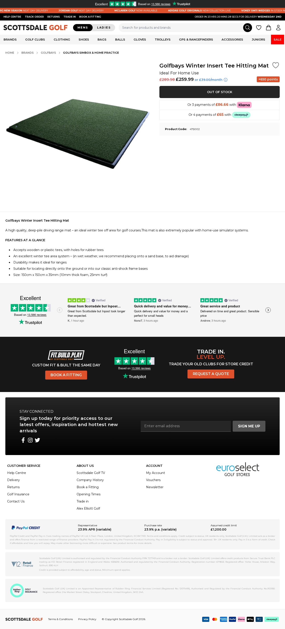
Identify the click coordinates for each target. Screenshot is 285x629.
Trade (69, 16)
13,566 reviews (37, 314)
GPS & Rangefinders (196, 39)
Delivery (13, 480)
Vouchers (153, 480)
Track (34, 16)
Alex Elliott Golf (88, 508)
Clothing (62, 39)
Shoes (84, 39)
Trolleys (163, 39)
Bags (102, 39)
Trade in (83, 501)
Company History (90, 480)
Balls (120, 39)
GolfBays (48, 52)
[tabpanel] (142, 247)
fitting (90, 16)
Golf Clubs (35, 39)
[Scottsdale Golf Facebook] (23, 440)
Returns (53, 16)
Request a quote (211, 374)
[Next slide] (268, 310)
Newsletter (154, 487)
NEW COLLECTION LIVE (193, 10)
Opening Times (88, 494)
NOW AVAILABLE (129, 10)
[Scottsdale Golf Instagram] (30, 440)
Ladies (104, 27)
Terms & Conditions (60, 619)
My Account (155, 473)
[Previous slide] (59, 310)
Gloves (140, 39)
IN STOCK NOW (259, 10)
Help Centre (16, 473)
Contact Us (15, 501)
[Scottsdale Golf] (36, 27)
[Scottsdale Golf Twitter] (37, 440)
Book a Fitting (66, 375)
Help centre (12, 16)
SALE (277, 39)
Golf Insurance (18, 494)
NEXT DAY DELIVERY (75, 10)
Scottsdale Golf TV (91, 473)
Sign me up (249, 426)
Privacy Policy (87, 619)
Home (9, 52)
